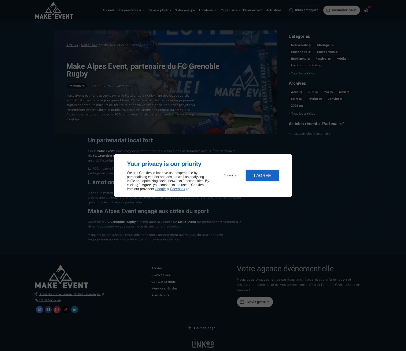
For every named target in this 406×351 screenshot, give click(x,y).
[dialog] (203, 175)
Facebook (177, 189)
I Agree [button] (262, 175)
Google (160, 189)
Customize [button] (230, 175)
